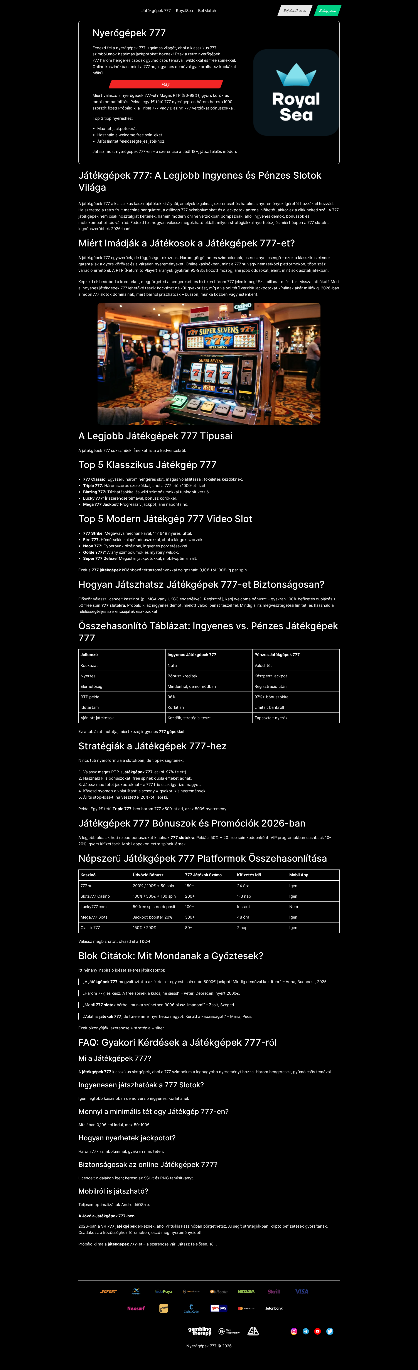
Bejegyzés (328, 10)
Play (166, 84)
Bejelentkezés (295, 10)
